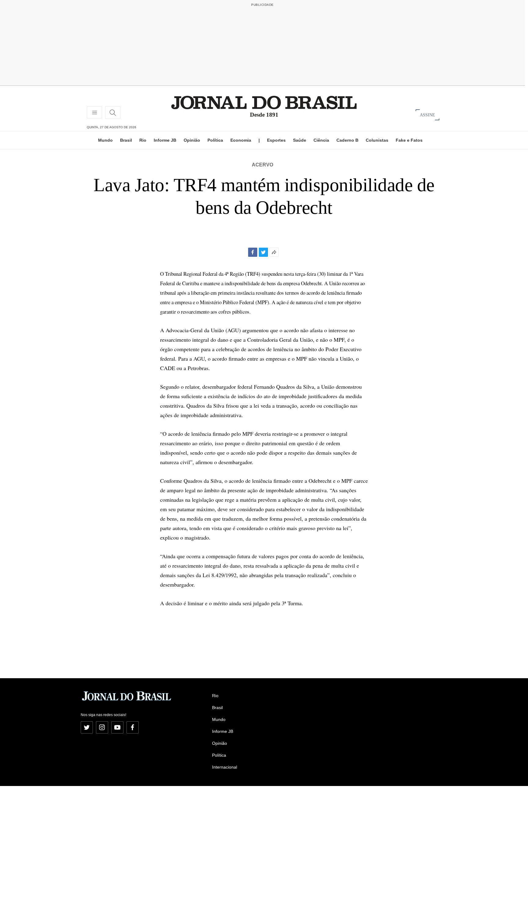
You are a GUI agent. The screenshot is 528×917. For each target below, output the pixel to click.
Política (215, 140)
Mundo (105, 140)
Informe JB (165, 140)
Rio (142, 140)
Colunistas (377, 140)
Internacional (224, 767)
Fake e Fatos (409, 140)
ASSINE (427, 114)
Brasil (126, 140)
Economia (240, 140)
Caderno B (347, 140)
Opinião (192, 140)
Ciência (321, 140)
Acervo (262, 164)
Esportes (276, 140)
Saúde (299, 140)
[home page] (264, 102)
